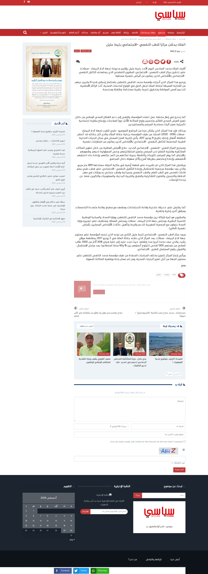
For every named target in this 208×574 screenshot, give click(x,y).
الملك (174, 274)
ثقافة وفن (116, 33)
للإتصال (138, 2)
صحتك (85, 33)
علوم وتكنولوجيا (58, 33)
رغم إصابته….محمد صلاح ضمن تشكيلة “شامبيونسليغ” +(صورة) (160, 314)
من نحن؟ (132, 560)
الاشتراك (85, 511)
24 (71, 530)
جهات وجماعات (148, 33)
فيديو (105, 33)
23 (26, 525)
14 (41, 521)
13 (47, 521)
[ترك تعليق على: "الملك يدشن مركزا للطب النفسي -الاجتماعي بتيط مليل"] (78, 61)
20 (48, 525)
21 (40, 525)
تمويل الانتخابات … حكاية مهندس (50, 141)
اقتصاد (135, 33)
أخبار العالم (74, 33)
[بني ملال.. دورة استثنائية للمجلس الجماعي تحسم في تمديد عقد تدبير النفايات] (129, 344)
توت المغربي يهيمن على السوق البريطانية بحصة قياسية (46, 152)
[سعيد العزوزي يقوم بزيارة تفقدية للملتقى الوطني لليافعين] (93, 344)
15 (33, 521)
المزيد (45, 33)
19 (56, 525)
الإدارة (155, 2)
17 (71, 525)
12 (56, 521)
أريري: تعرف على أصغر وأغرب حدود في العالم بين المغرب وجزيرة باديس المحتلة (45, 191)
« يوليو (72, 539)
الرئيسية (181, 33)
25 (64, 530)
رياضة (126, 33)
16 (26, 521)
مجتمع (161, 33)
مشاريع (159, 274)
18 (64, 525)
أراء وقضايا (95, 33)
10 (71, 521)
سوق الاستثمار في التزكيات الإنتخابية (49, 219)
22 (33, 525)
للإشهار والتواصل (154, 560)
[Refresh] (183, 449)
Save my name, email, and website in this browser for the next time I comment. (146, 442)
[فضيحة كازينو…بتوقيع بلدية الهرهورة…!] (165, 344)
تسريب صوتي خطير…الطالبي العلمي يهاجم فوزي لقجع (46, 178)
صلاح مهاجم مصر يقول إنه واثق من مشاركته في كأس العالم (98, 314)
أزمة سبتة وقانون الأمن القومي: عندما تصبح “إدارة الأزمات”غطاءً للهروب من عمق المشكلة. (46, 165)
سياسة (170, 33)
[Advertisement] (84, 15)
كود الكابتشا (179, 463)
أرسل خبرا (175, 560)
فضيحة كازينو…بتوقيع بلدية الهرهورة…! (48, 131)
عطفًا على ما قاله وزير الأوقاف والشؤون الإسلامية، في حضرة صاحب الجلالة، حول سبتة (47, 205)
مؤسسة (166, 274)
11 (64, 521)
